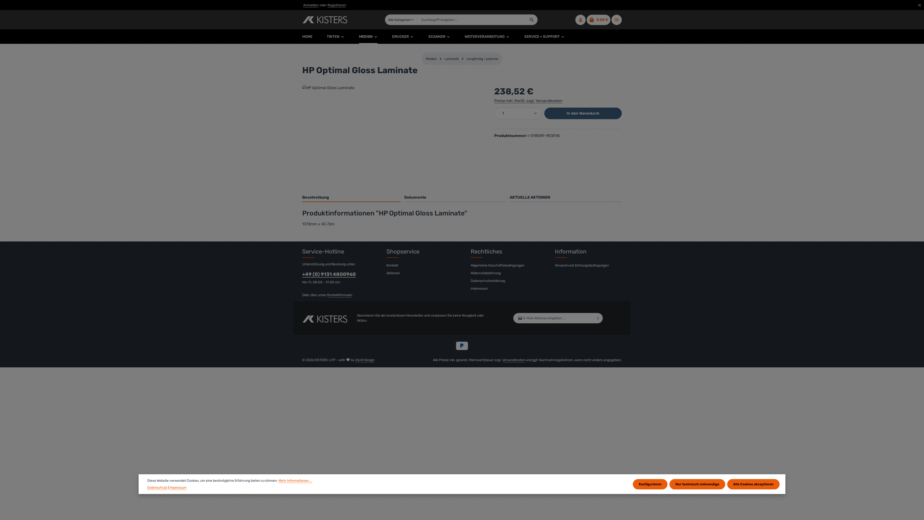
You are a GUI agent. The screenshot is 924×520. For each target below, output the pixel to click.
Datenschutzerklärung (488, 281)
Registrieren (336, 5)
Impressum (479, 288)
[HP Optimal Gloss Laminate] (393, 136)
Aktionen (393, 273)
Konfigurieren (650, 484)
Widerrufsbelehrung (486, 273)
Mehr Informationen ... (295, 481)
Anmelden (311, 5)
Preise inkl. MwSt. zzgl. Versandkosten (528, 100)
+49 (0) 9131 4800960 (329, 274)
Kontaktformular (339, 295)
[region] (393, 136)
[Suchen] (532, 19)
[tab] (351, 197)
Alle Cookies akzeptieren (753, 484)
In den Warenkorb (583, 113)
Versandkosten (513, 360)
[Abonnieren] (598, 318)
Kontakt (392, 265)
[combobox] (471, 19)
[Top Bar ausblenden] (919, 5)
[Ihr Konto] (580, 20)
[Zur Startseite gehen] (324, 20)
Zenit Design (364, 360)
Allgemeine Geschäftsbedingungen (497, 265)
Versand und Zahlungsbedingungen (582, 265)
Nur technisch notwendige (697, 484)
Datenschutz (157, 488)
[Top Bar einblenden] (616, 20)
